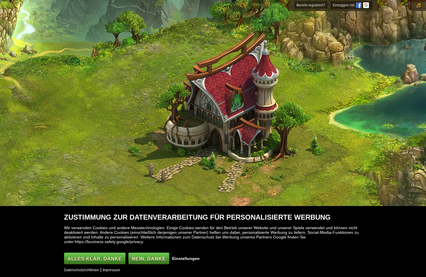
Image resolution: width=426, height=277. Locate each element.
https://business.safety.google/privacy (109, 241)
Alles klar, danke (95, 258)
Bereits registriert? (310, 5)
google (366, 5)
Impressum (111, 270)
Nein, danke (149, 258)
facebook (359, 5)
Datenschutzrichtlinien (81, 270)
